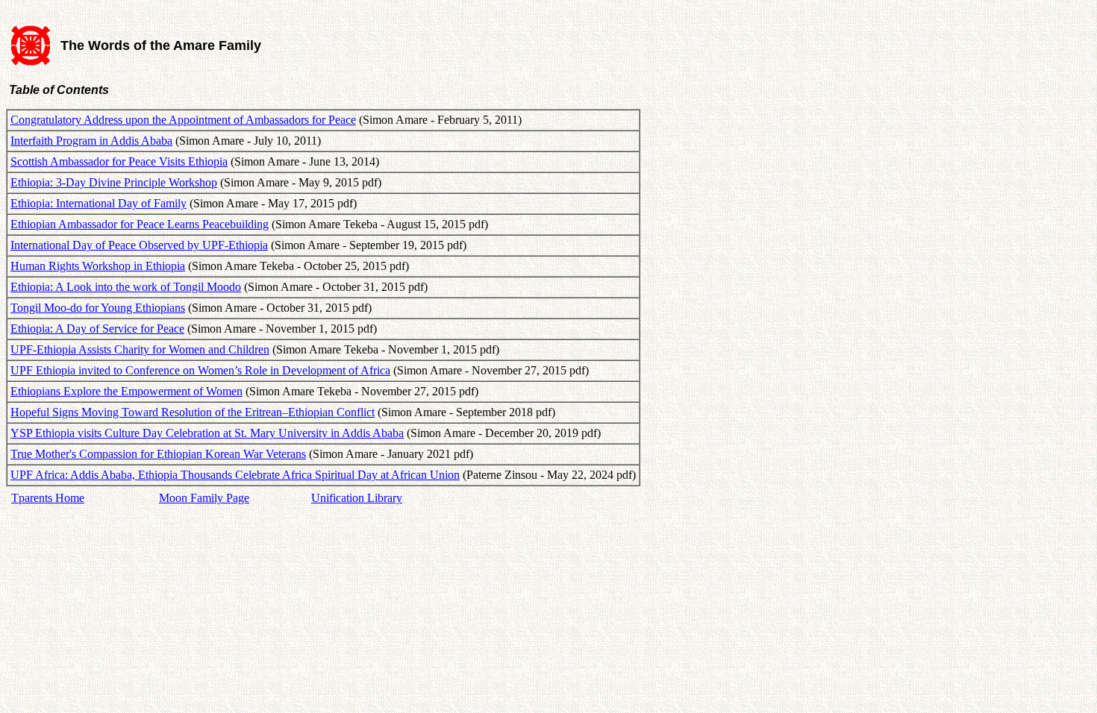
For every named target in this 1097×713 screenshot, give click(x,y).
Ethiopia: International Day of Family (98, 203)
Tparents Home (47, 497)
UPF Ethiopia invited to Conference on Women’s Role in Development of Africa (200, 370)
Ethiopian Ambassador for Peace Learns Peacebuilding (139, 224)
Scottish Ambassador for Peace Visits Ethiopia (119, 161)
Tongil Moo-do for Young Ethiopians (97, 307)
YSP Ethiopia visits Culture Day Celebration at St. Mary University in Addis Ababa (207, 433)
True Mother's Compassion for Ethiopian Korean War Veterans (158, 453)
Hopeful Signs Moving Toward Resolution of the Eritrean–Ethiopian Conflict (192, 412)
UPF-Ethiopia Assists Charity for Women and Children (139, 349)
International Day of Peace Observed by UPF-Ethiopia (139, 245)
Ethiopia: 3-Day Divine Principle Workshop (113, 182)
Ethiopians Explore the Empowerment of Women (126, 391)
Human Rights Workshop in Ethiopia (97, 266)
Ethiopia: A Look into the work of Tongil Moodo (125, 286)
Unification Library (356, 497)
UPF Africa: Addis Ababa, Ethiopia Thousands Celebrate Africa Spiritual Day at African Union (235, 474)
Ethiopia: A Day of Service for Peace (97, 328)
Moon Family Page (204, 497)
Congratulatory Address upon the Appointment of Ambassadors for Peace (183, 119)
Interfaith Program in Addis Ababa (91, 140)
